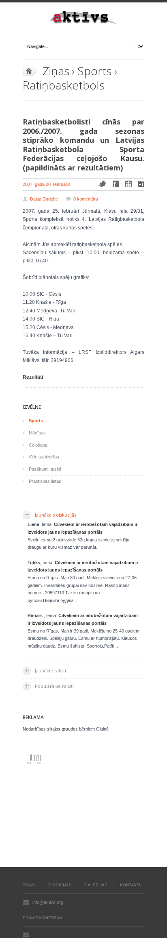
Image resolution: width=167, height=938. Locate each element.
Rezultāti (33, 377)
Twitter (102, 184)
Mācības (37, 432)
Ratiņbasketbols (64, 85)
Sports (94, 71)
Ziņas (56, 71)
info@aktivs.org (47, 902)
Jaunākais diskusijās (55, 515)
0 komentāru (85, 198)
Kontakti (130, 885)
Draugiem (128, 184)
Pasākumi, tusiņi (45, 469)
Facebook (116, 184)
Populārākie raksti (54, 686)
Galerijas (95, 885)
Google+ (141, 184)
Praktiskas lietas (45, 481)
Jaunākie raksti (50, 671)
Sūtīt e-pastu (26, 934)
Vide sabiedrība (44, 456)
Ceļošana (38, 445)
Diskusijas (59, 885)
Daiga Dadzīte (44, 198)
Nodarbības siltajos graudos (50, 728)
